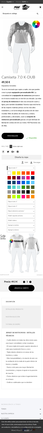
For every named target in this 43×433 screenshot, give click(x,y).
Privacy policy (16, 430)
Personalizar (12, 136)
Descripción (10, 301)
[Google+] (13, 151)
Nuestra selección (13, 317)
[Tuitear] (8, 151)
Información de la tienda (11, 404)
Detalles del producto (14, 309)
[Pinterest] (17, 151)
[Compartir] (3, 151)
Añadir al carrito (21, 288)
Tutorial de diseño (13, 324)
